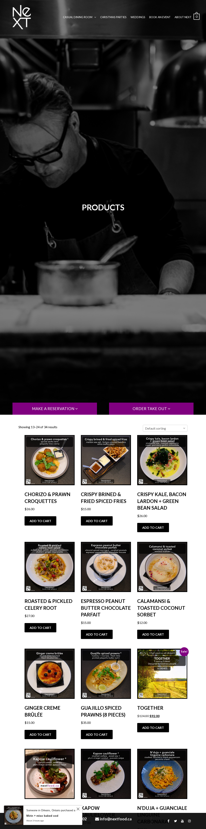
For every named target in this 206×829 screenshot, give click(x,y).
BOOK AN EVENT (160, 17)
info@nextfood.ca (116, 819)
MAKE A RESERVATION (53, 408)
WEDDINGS (138, 17)
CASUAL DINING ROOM (77, 17)
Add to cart (40, 521)
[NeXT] (21, 17)
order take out (150, 408)
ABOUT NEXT (183, 17)
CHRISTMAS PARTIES (113, 17)
